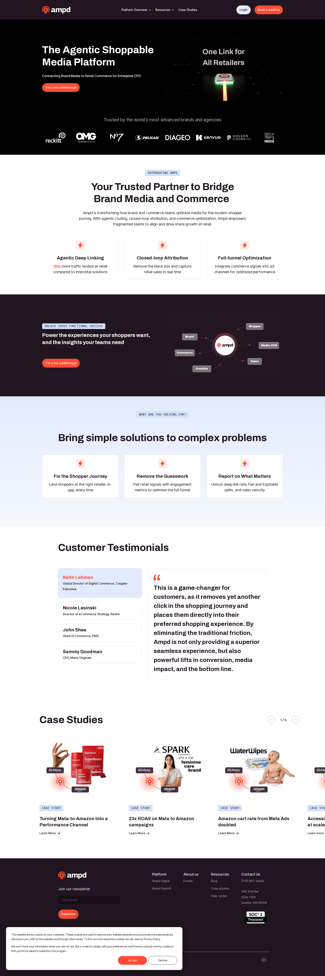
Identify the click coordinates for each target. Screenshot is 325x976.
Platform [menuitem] (159, 874)
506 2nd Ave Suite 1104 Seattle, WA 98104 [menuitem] (254, 897)
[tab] (100, 583)
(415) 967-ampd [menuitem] (252, 881)
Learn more (226, 833)
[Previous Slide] (271, 719)
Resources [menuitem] (220, 874)
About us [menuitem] (191, 874)
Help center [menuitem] (219, 896)
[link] (63, 9)
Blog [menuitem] (214, 881)
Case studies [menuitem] (220, 888)
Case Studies (187, 10)
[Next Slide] (296, 719)
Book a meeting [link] (269, 9)
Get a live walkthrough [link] (61, 87)
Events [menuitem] (188, 881)
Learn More (48, 833)
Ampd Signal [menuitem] (161, 881)
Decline (162, 960)
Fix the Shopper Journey (80, 476)
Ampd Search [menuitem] (161, 888)
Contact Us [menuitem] (250, 874)
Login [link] (244, 9)
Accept (132, 960)
